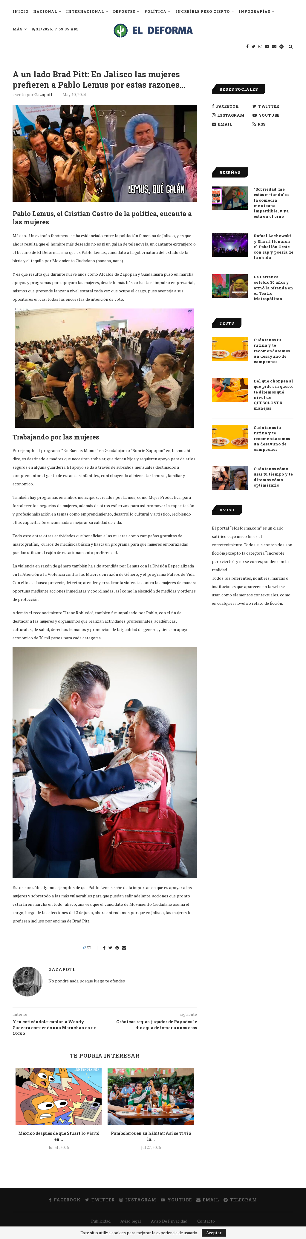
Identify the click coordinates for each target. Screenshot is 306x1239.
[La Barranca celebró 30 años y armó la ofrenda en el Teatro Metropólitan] (230, 286)
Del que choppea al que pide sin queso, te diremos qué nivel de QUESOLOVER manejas (273, 394)
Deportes (124, 11)
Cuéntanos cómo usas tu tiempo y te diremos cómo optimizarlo (273, 477)
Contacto (206, 1221)
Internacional (85, 11)
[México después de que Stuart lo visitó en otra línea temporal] (59, 1096)
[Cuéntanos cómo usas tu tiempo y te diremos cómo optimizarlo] (230, 478)
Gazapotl (43, 94)
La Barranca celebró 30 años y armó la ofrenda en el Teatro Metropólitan (273, 287)
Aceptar (213, 1232)
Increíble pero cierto (202, 11)
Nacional (45, 11)
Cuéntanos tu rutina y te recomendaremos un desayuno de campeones (272, 350)
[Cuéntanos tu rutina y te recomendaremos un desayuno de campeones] (230, 349)
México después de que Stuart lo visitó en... (58, 1136)
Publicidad (101, 1221)
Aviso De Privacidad (169, 1221)
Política (155, 11)
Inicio (20, 11)
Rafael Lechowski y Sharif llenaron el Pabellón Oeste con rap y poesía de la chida (273, 246)
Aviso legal (130, 1221)
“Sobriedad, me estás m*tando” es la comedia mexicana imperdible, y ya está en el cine (271, 202)
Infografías (254, 11)
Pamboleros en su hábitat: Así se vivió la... (151, 1136)
